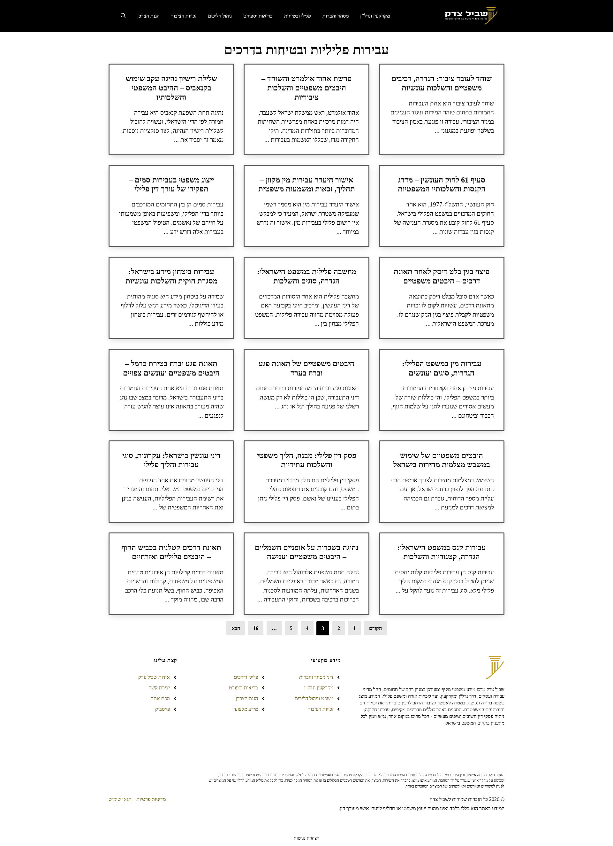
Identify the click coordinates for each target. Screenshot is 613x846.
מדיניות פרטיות (151, 799)
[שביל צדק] (470, 16)
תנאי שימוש (120, 799)
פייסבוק (162, 709)
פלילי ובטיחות (297, 16)
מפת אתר (160, 698)
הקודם (375, 628)
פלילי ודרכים (246, 677)
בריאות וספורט (258, 16)
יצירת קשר (159, 687)
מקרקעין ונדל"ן (375, 16)
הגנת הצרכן (148, 16)
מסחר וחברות (335, 16)
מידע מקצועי (245, 709)
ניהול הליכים (220, 16)
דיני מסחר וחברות (316, 677)
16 (255, 628)
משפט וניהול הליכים (314, 698)
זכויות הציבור (183, 16)
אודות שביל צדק (154, 677)
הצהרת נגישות (306, 838)
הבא (235, 628)
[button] (123, 16)
